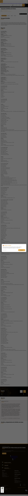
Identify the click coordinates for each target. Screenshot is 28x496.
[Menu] (3, 487)
